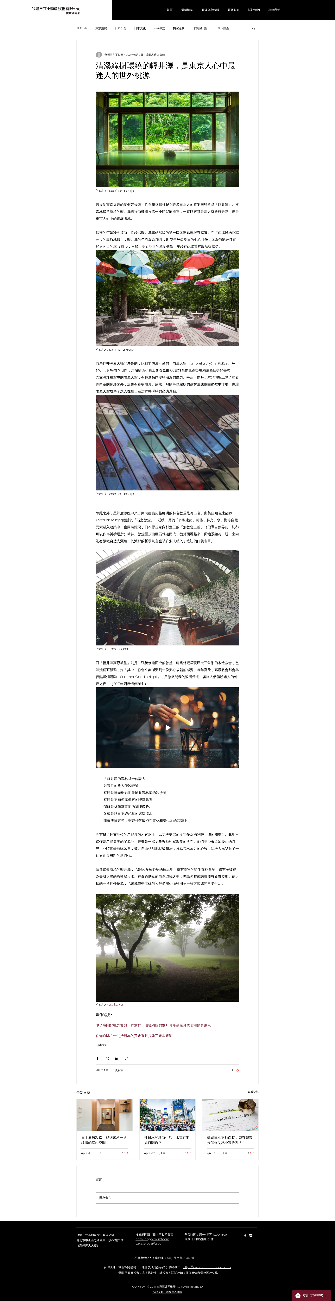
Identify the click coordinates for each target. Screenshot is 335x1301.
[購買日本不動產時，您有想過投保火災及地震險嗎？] (230, 1115)
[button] (187, 10)
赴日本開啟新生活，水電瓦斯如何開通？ (167, 1140)
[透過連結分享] (126, 1058)
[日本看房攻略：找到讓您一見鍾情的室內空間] (105, 1115)
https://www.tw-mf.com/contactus (207, 1267)
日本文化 (140, 28)
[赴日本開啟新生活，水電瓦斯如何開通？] (168, 1115)
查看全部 (253, 1092)
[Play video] (167, 727)
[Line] (251, 1235)
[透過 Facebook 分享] (97, 1058)
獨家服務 (179, 28)
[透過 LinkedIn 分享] (116, 1058)
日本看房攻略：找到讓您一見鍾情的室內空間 (104, 1140)
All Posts (82, 28)
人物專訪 (159, 28)
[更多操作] (237, 54)
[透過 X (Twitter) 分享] (107, 1058)
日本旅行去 (199, 28)
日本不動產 (222, 28)
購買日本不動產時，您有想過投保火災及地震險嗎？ (229, 1140)
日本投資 (120, 28)
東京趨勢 (101, 28)
